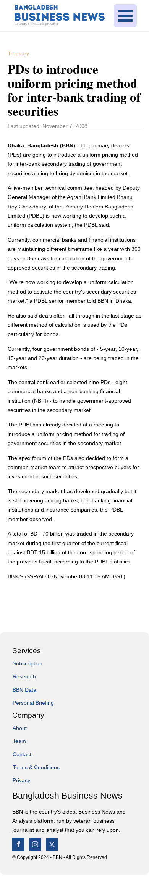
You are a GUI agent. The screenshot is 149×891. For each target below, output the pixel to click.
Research (24, 676)
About (20, 728)
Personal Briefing (33, 703)
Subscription (27, 663)
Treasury (18, 53)
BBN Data (24, 690)
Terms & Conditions (36, 767)
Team (19, 741)
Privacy (21, 780)
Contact (22, 754)
